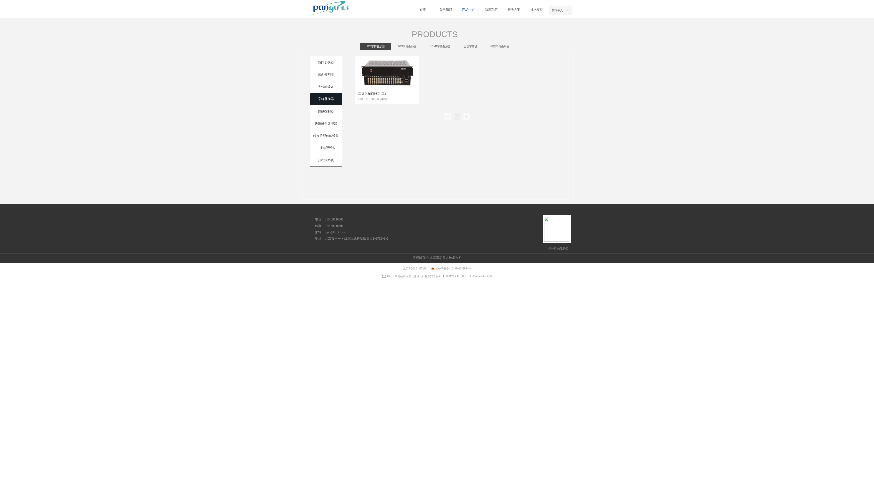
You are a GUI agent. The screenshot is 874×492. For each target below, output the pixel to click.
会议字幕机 (470, 46)
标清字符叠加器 (499, 46)
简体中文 (557, 10)
